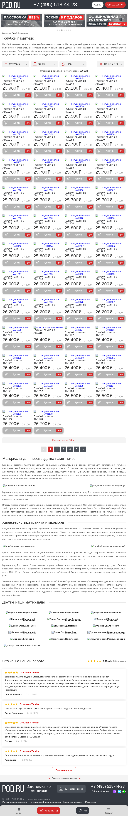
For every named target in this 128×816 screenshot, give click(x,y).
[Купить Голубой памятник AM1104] (49, 244)
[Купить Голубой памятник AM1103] (80, 272)
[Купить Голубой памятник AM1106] (80, 188)
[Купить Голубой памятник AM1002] (80, 244)
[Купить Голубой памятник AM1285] (111, 244)
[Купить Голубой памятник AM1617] (17, 272)
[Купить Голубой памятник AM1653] (49, 300)
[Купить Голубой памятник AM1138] (111, 77)
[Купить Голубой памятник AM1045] (49, 133)
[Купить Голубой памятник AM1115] (49, 327)
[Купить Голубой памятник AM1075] (17, 328)
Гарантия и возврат (73, 802)
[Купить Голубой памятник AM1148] (80, 300)
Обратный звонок (101, 791)
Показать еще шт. (64, 440)
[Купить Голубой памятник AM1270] (80, 105)
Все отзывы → (64, 770)
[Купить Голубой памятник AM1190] (17, 244)
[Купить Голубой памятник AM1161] (111, 328)
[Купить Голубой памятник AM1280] (49, 216)
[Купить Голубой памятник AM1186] (111, 216)
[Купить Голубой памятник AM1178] (49, 412)
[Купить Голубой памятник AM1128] (80, 384)
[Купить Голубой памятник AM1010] (17, 188)
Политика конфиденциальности (45, 802)
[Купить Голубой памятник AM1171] (17, 384)
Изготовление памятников (39, 789)
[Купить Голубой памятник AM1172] (17, 356)
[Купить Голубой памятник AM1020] (49, 105)
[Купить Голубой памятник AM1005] (49, 272)
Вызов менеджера (73, 789)
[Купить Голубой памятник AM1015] (17, 105)
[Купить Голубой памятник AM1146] (49, 77)
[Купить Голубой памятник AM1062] (111, 188)
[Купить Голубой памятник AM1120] (80, 216)
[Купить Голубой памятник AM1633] (17, 216)
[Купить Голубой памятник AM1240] (17, 300)
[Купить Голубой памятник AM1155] (80, 161)
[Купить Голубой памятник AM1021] (17, 133)
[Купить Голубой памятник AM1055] (80, 133)
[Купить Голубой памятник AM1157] (111, 384)
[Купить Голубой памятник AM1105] (111, 272)
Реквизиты (90, 802)
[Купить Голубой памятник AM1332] (49, 384)
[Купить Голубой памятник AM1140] (49, 161)
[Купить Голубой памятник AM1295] (111, 356)
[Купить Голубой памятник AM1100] (111, 133)
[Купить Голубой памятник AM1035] (49, 188)
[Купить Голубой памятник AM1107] (17, 161)
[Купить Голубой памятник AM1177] (80, 328)
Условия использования (14, 802)
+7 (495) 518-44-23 (55, 4)
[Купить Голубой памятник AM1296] (49, 356)
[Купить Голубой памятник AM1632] (111, 300)
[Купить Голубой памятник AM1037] (111, 161)
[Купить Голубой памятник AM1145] (80, 77)
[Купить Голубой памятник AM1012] (111, 105)
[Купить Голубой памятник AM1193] (17, 412)
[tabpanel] (23, 20)
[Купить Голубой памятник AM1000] (17, 77)
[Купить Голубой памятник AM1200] (80, 356)
